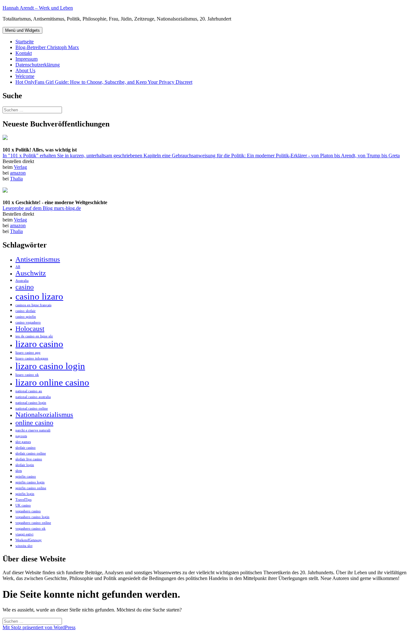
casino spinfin (25, 316)
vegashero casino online (33, 523)
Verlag (20, 167)
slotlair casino (25, 447)
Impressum (26, 59)
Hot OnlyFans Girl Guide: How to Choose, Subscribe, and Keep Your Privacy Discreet (103, 82)
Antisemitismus (37, 259)
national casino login (30, 402)
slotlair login (24, 465)
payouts (21, 436)
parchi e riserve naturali (32, 430)
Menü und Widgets (22, 30)
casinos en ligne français (33, 305)
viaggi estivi (24, 534)
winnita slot (23, 546)
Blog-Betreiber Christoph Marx (47, 47)
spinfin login (24, 494)
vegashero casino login (32, 517)
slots (18, 471)
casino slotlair (25, 311)
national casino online (31, 408)
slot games (23, 442)
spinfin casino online (30, 488)
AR (17, 267)
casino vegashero (28, 322)
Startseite (24, 41)
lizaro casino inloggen (31, 358)
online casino (34, 423)
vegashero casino (28, 511)
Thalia (16, 178)
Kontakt (23, 53)
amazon (18, 173)
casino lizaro (39, 296)
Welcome (24, 76)
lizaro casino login (50, 366)
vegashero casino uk (30, 528)
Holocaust (29, 329)
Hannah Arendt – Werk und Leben (38, 8)
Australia (22, 280)
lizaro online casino (52, 382)
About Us (25, 70)
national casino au (28, 391)
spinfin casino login (30, 482)
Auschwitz (30, 273)
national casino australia (33, 397)
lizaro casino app (27, 352)
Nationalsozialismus (44, 415)
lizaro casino (39, 344)
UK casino (23, 505)
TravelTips (23, 499)
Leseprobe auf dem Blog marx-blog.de (42, 208)
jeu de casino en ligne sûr (34, 336)
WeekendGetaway (28, 540)
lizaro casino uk (27, 375)
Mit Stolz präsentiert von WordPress (39, 627)
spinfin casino (25, 476)
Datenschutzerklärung (37, 64)
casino (24, 287)
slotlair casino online (30, 453)
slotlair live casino (28, 459)
